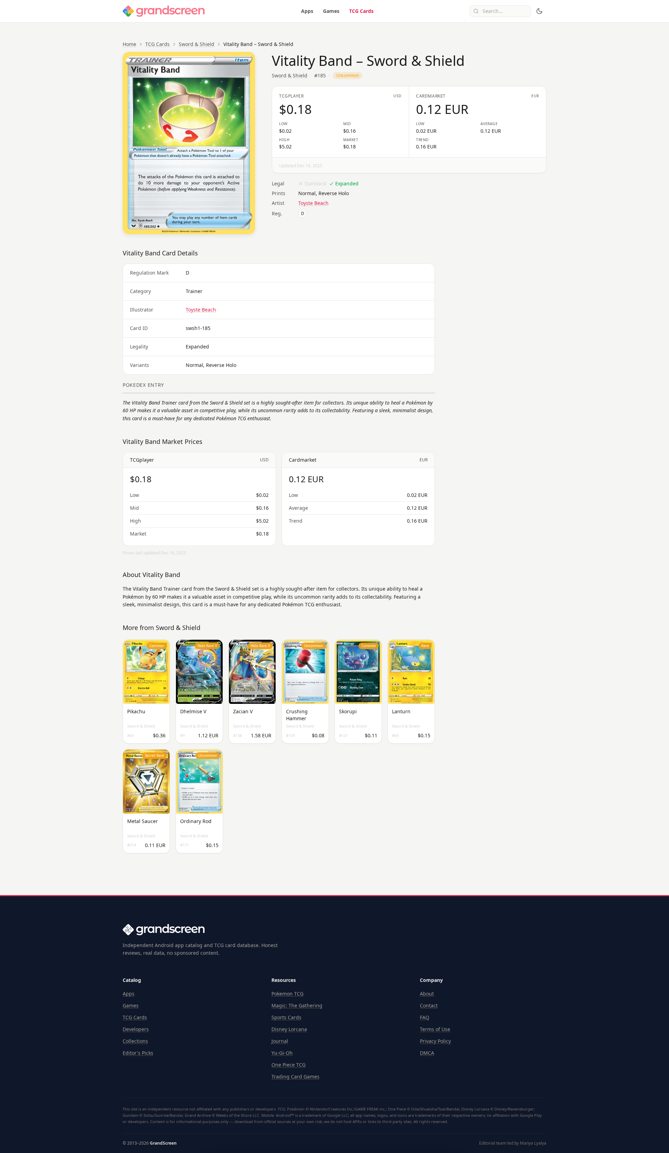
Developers (136, 1029)
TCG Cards (361, 11)
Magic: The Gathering (296, 1005)
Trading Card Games (295, 1076)
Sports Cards (286, 1017)
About (427, 993)
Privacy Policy (435, 1041)
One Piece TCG (288, 1064)
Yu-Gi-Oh (282, 1053)
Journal (279, 1041)
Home (129, 44)
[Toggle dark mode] (539, 11)
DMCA (427, 1053)
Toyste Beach (313, 203)
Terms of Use (435, 1029)
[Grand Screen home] (164, 11)
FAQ (424, 1017)
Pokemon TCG (287, 993)
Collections (135, 1041)
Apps (307, 11)
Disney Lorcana (289, 1029)
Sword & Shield (196, 44)
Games (331, 11)
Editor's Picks (138, 1053)
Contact (429, 1005)
